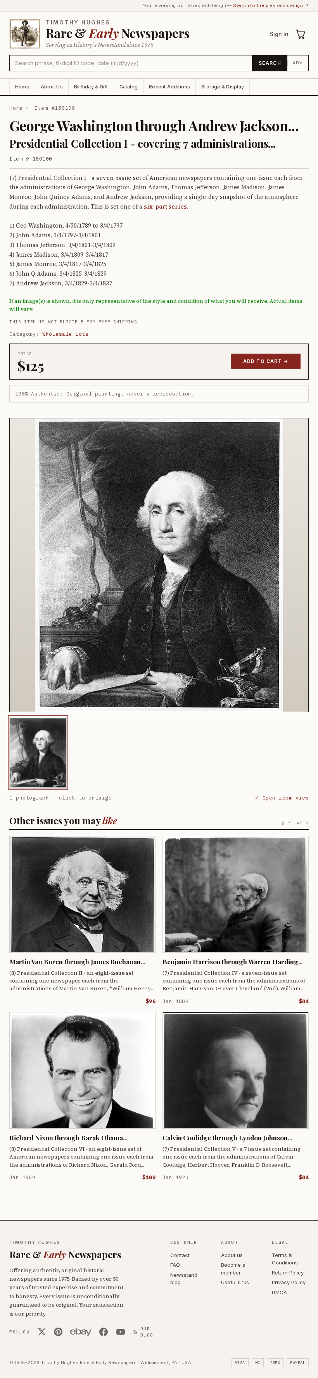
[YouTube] (121, 1332)
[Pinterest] (58, 1332)
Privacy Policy (289, 1282)
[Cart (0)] (301, 34)
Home (22, 87)
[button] (159, 565)
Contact (180, 1255)
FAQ (175, 1265)
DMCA (279, 1292)
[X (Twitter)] (42, 1332)
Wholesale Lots (65, 334)
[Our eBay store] (81, 1332)
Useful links (235, 1282)
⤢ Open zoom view (282, 797)
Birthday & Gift (91, 87)
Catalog (128, 87)
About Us (52, 87)
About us (232, 1255)
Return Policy (288, 1272)
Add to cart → (266, 361)
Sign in (279, 34)
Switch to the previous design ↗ (271, 5)
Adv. (298, 63)
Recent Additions (169, 87)
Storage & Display (222, 87)
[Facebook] (103, 1332)
